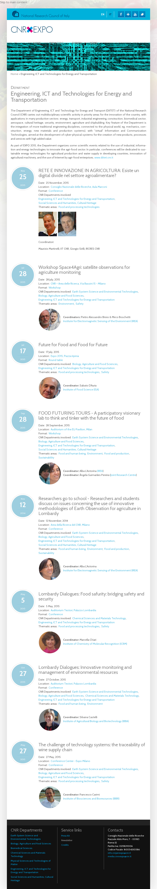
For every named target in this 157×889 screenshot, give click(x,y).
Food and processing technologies (79, 207)
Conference (56, 191)
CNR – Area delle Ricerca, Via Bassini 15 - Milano (78, 283)
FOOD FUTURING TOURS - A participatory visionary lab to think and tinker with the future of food (89, 415)
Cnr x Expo (56, 43)
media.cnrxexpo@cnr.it (119, 856)
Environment (66, 303)
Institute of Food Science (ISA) (81, 389)
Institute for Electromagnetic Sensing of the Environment (97, 321)
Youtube (135, 14)
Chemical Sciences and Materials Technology (99, 618)
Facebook (121, 14)
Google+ (128, 14)
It (110, 14)
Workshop (55, 287)
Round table (56, 360)
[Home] (32, 32)
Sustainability (46, 457)
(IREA (100, 471)
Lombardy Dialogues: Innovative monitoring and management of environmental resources (85, 669)
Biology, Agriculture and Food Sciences (61, 295)
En (102, 14)
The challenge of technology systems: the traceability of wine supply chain (91, 747)
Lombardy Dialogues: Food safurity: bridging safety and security (91, 596)
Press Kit (65, 835)
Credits (65, 844)
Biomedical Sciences (21, 848)
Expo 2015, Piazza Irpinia (65, 356)
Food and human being (72, 453)
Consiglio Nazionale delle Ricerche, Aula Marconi (79, 187)
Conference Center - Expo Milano (70, 761)
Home (37, 43)
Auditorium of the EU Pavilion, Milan (71, 429)
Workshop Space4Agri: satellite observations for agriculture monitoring (84, 269)
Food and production (116, 453)
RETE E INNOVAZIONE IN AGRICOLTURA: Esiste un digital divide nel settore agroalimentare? (88, 173)
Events (77, 43)
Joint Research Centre (123, 475)
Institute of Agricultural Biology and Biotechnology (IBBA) (96, 721)
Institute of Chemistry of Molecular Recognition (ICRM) (95, 643)
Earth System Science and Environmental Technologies (105, 291)
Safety (79, 303)
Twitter (142, 14)
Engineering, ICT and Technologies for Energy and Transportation (76, 199)
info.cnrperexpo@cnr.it (119, 852)
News (93, 43)
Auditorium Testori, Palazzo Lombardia (73, 610)
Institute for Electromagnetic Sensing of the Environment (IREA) (100, 570)
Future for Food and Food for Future (73, 344)
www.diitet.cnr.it (103, 157)
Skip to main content (13, 2)
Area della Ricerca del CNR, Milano (70, 525)
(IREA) (134, 321)
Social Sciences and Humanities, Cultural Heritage (67, 203)
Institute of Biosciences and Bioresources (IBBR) (91, 798)
